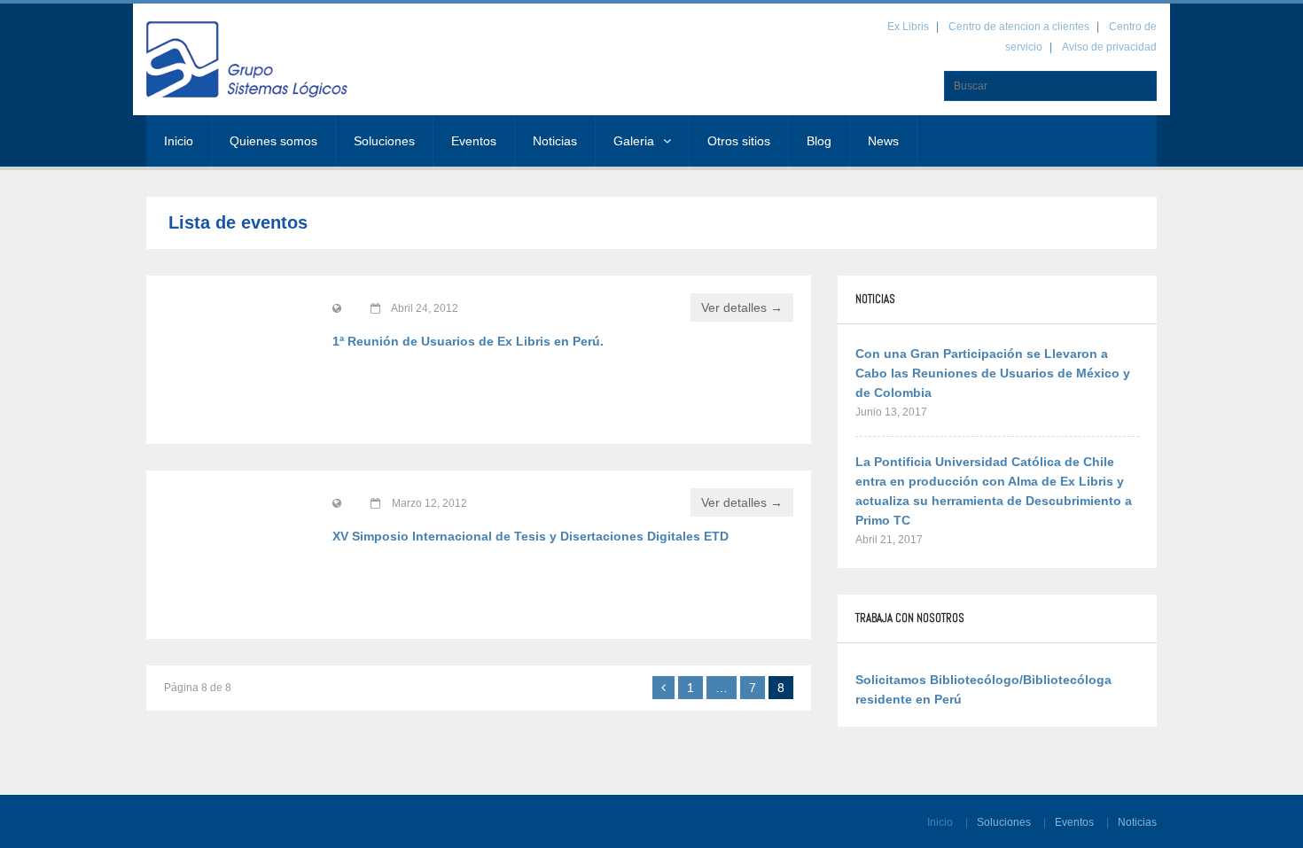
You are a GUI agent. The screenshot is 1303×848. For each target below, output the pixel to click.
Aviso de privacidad (1109, 47)
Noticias (555, 141)
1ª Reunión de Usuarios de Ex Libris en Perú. (468, 341)
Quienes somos (273, 141)
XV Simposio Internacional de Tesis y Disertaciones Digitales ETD (530, 536)
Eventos (473, 141)
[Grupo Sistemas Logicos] (252, 59)
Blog (819, 141)
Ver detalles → (742, 307)
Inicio (178, 141)
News (883, 141)
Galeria (633, 141)
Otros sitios (738, 141)
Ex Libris (908, 26)
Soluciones (384, 141)
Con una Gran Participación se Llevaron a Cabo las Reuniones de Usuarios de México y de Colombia (992, 373)
